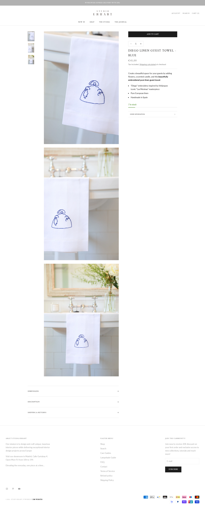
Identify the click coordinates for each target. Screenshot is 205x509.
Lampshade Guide (108, 457)
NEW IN (81, 22)
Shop (102, 444)
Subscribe (173, 469)
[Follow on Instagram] (7, 489)
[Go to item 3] (31, 59)
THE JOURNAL (121, 22)
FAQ (102, 462)
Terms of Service (107, 471)
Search (103, 448)
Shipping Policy (107, 480)
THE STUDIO (104, 22)
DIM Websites (38, 499)
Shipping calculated (148, 64)
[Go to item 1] (31, 36)
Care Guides (105, 453)
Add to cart (153, 34)
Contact (103, 466)
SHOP (92, 22)
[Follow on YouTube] (19, 489)
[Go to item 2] (31, 48)
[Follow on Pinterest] (13, 489)
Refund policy (106, 475)
